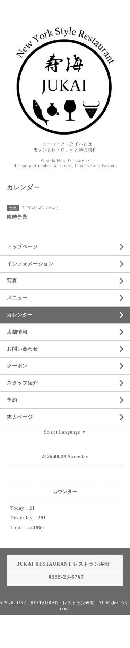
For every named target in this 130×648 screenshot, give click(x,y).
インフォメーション (30, 263)
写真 (12, 280)
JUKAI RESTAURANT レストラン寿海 (55, 602)
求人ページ (20, 417)
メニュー (17, 297)
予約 (12, 400)
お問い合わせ (22, 348)
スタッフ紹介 (22, 383)
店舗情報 (17, 331)
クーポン (17, 365)
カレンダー (20, 314)
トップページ (22, 246)
